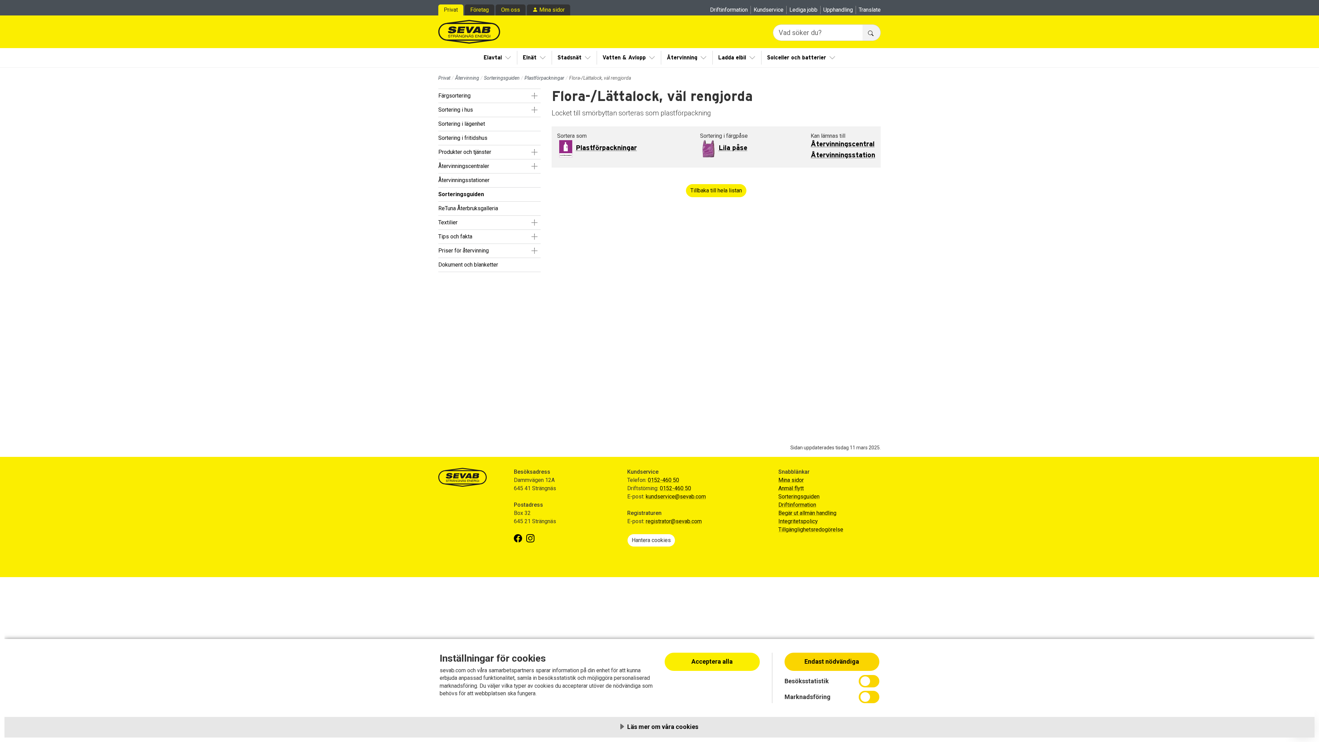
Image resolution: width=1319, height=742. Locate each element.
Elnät (530, 57)
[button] (534, 96)
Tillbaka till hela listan (716, 190)
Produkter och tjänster (464, 152)
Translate (870, 10)
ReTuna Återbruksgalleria (468, 208)
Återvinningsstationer (463, 180)
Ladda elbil (732, 57)
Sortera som (572, 136)
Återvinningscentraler (463, 166)
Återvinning (682, 57)
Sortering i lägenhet (461, 124)
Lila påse (733, 148)
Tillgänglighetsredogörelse (810, 529)
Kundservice (768, 10)
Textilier (448, 222)
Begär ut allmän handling (807, 513)
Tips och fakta (455, 236)
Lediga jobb (803, 10)
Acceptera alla (712, 661)
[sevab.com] (469, 31)
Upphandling (838, 10)
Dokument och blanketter (468, 264)
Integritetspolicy (798, 521)
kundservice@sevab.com (676, 496)
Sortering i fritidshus (462, 138)
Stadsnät (569, 57)
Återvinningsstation (843, 155)
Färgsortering (454, 95)
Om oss (510, 10)
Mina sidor (552, 10)
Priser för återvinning (463, 250)
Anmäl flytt (791, 488)
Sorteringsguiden (502, 78)
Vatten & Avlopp (624, 57)
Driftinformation (729, 10)
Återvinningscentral (843, 144)
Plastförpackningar (544, 78)
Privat (451, 10)
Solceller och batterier (796, 57)
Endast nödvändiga (831, 661)
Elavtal (493, 57)
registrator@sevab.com (674, 521)
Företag (479, 10)
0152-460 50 (663, 480)
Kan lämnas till (828, 136)
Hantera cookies (651, 540)
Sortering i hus (455, 109)
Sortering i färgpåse (724, 136)
